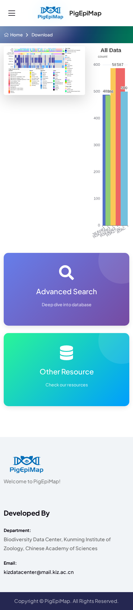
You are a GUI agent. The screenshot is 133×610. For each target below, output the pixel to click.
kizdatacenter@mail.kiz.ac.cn (39, 572)
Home (16, 34)
